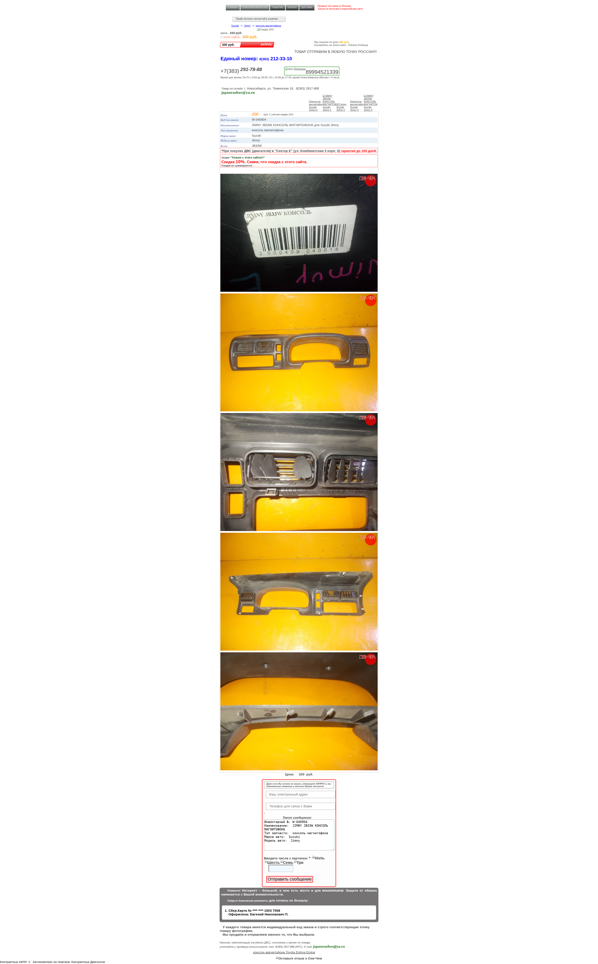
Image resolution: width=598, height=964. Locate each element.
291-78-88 (251, 69)
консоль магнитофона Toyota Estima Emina (284, 952)
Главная (233, 7)
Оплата (292, 7)
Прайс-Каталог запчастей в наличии (257, 18)
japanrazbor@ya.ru (238, 92)
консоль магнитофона (268, 25)
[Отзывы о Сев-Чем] (299, 958)
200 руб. (228, 44)
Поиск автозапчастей (255, 7)
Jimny (247, 25)
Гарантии (277, 7)
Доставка (306, 7)
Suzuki (235, 25)
